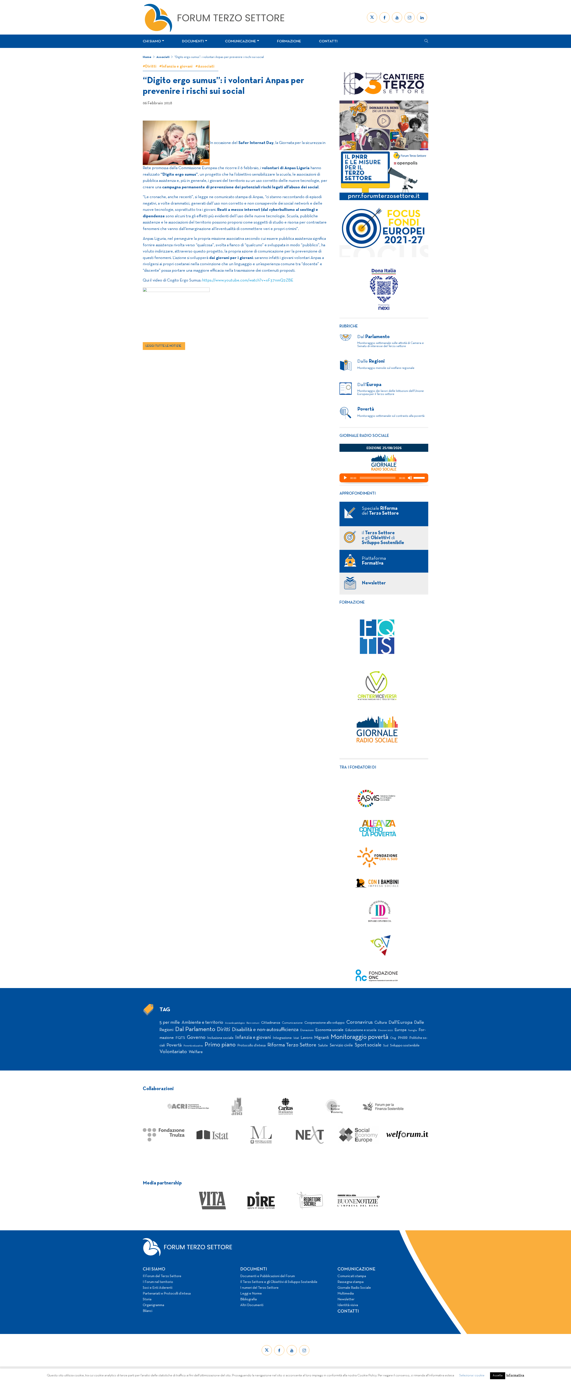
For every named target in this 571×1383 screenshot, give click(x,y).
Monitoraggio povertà (359, 1037)
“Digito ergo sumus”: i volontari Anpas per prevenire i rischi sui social (219, 57)
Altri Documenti (251, 1305)
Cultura (380, 1023)
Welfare (196, 1052)
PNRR (403, 1038)
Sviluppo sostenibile (405, 1045)
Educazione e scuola (360, 1030)
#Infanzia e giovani (175, 66)
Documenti (193, 41)
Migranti (321, 1038)
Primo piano (220, 1045)
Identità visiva (347, 1305)
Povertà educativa (193, 1046)
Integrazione (282, 1038)
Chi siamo (152, 41)
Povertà (174, 1045)
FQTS (180, 1038)
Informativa (515, 1375)
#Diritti (149, 66)
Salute (323, 1045)
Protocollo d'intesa (251, 1045)
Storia (147, 1299)
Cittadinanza (270, 1022)
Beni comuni (252, 1023)
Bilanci (147, 1311)
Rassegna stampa (350, 1282)
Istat (296, 1038)
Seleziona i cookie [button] (471, 1375)
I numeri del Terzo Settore (259, 1287)
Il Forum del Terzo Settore (162, 1276)
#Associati (204, 66)
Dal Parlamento (195, 1029)
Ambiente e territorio (202, 1022)
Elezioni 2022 (385, 1030)
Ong (393, 1038)
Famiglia (412, 1031)
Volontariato (173, 1051)
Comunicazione (240, 41)
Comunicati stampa (351, 1276)
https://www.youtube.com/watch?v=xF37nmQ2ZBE (247, 280)
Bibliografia (248, 1299)
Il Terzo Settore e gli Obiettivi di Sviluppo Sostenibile (278, 1282)
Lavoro (306, 1038)
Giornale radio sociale (364, 436)
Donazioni (307, 1030)
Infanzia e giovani (253, 1037)
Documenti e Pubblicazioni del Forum (267, 1276)
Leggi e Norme (251, 1293)
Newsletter (345, 1299)
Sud (385, 1045)
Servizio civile (341, 1045)
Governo (196, 1037)
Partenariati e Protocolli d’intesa (167, 1293)
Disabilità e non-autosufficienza (265, 1029)
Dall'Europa (400, 1022)
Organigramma (153, 1305)
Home (147, 57)
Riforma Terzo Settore (291, 1045)
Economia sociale (329, 1030)
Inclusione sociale (220, 1038)
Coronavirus (359, 1022)
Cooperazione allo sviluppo (324, 1022)
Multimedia (345, 1293)
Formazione (289, 41)
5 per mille (169, 1022)
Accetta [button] (498, 1375)
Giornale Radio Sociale (354, 1287)
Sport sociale (368, 1045)
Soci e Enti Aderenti (157, 1287)
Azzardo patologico (235, 1023)
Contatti (328, 41)
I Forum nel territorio (158, 1282)
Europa (400, 1030)
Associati (163, 57)
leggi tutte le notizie (163, 346)
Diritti (223, 1029)
